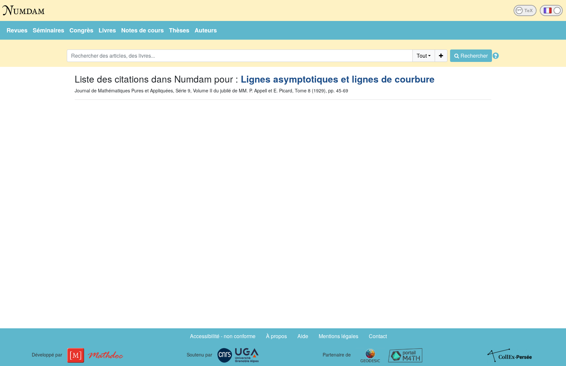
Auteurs (206, 30)
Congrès (81, 30)
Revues (17, 30)
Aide (302, 336)
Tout (422, 55)
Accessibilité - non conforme (222, 336)
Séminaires (48, 30)
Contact (378, 336)
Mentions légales (338, 336)
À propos (276, 336)
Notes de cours (142, 30)
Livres (107, 30)
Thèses (179, 30)
